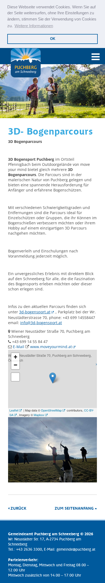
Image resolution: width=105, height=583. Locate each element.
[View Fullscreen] (15, 377)
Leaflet (13, 410)
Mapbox (39, 415)
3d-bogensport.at (34, 311)
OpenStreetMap (51, 410)
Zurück (17, 508)
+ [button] (15, 357)
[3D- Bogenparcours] (52, 480)
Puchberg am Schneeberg (25, 62)
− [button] (15, 365)
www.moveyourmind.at (51, 346)
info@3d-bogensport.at (41, 322)
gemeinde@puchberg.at (76, 549)
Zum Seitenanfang (75, 508)
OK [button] (52, 39)
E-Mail (18, 346)
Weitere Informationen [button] (34, 25)
